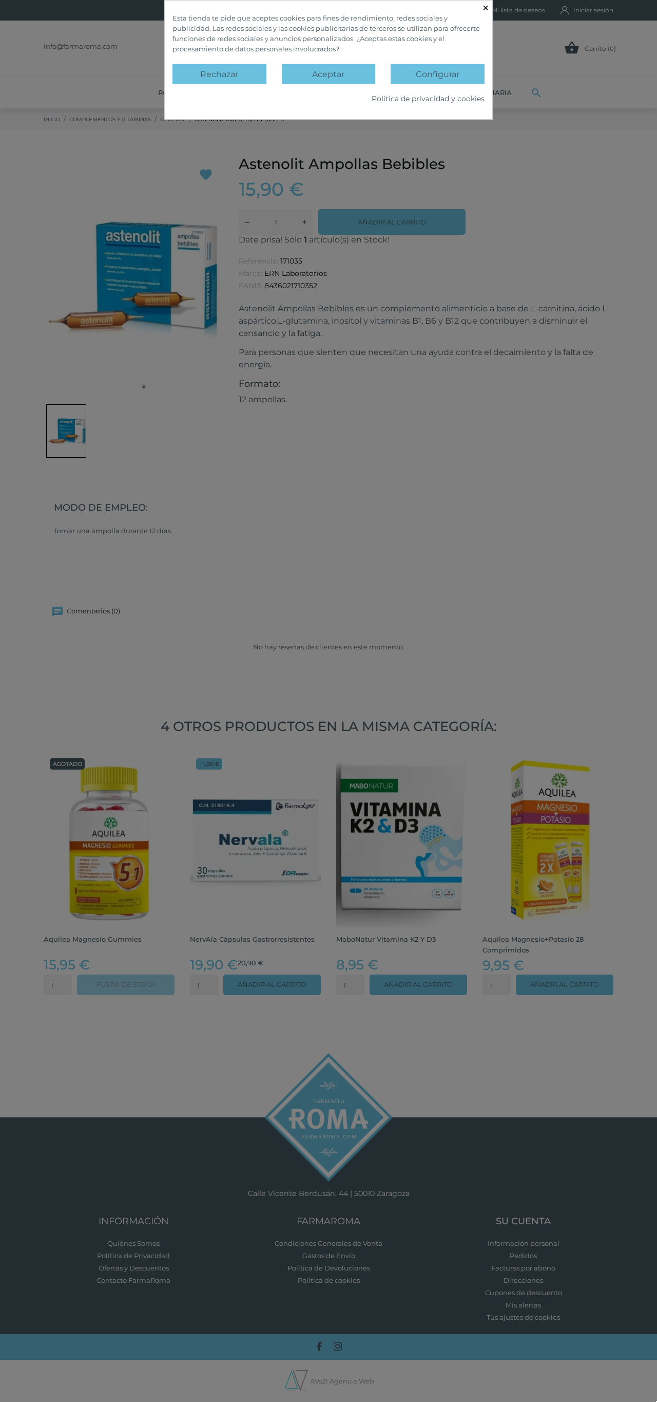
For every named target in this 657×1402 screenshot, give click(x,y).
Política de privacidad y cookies (428, 98)
